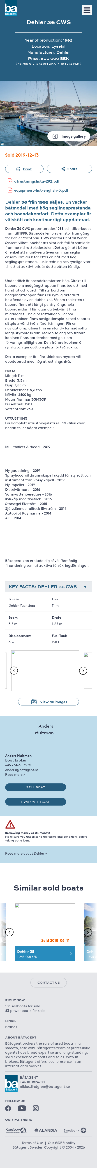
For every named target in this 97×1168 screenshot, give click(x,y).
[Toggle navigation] (87, 10)
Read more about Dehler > (26, 853)
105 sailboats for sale (22, 1005)
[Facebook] (8, 1108)
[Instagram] (36, 1108)
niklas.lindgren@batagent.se (45, 1086)
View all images (53, 701)
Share (72, 168)
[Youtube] (22, 1108)
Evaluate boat (35, 801)
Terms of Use (32, 1142)
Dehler (63, 52)
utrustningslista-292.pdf (37, 181)
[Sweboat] (16, 1128)
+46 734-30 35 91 (18, 764)
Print (27, 168)
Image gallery (74, 136)
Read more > (15, 774)
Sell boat (35, 787)
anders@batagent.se (22, 769)
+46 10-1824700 (32, 1081)
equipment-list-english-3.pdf (41, 190)
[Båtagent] (11, 8)
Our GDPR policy (61, 1142)
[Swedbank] (75, 1128)
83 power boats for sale (25, 1010)
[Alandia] (46, 1128)
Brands (11, 1026)
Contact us (48, 982)
